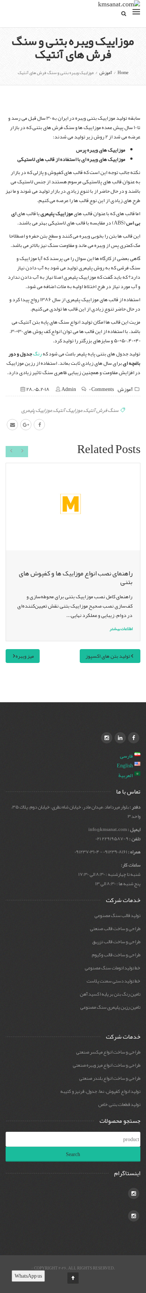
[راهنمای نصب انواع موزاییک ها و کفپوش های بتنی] (73, 506)
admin (68, 389)
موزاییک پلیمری (36, 410)
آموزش (125, 389)
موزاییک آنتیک (67, 410)
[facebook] (39, 424)
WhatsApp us (28, 1276)
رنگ (37, 353)
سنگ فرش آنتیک (101, 410)
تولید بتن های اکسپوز (108, 656)
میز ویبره (24, 656)
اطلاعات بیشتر (121, 628)
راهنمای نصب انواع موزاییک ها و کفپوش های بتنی (76, 577)
